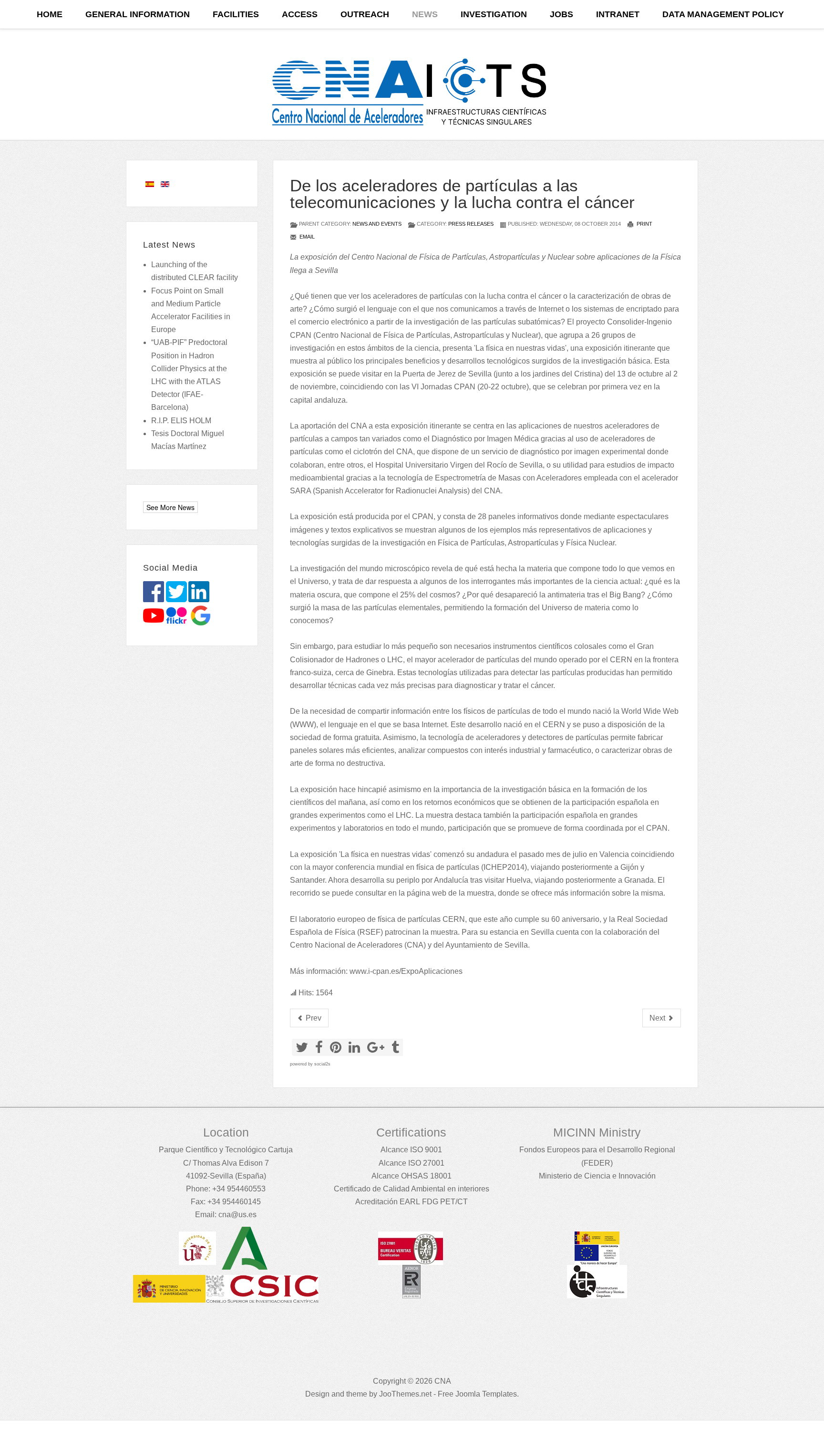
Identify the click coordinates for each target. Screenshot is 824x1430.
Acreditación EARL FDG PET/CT (411, 1202)
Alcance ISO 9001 (411, 1150)
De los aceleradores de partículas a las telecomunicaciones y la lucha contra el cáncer (462, 193)
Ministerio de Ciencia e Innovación (597, 1176)
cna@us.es (237, 1215)
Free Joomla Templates (477, 1394)
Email (306, 237)
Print (643, 224)
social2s (322, 1064)
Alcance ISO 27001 (411, 1163)
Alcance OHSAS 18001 (411, 1176)
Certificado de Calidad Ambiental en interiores (411, 1189)
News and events (377, 224)
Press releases (471, 224)
